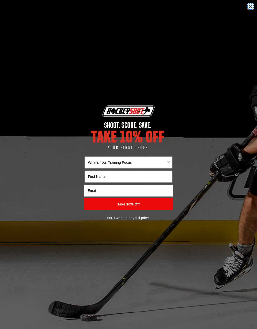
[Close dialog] (250, 6)
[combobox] (127, 162)
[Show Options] (169, 162)
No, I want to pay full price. (128, 218)
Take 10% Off (128, 204)
